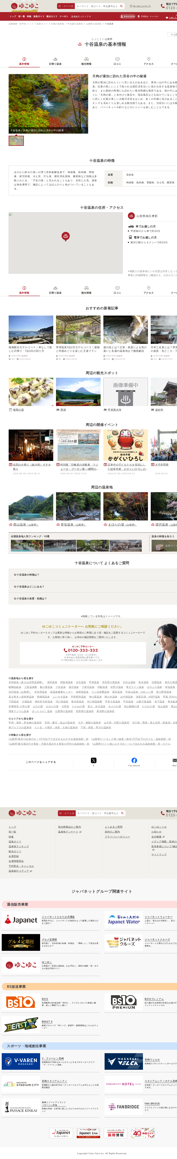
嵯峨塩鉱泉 (15, 686)
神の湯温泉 (95, 696)
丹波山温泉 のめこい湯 (139, 691)
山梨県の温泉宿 (64, 711)
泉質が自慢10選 (60, 546)
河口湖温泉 (62, 701)
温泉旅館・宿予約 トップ (21, 23)
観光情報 (86, 63)
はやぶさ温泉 (154, 686)
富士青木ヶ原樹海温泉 (21, 696)
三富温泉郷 (30, 686)
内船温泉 (102, 686)
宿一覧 (21, 16)
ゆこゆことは (159, 826)
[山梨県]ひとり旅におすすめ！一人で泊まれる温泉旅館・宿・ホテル (131, 743)
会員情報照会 (16, 860)
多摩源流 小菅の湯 (19, 706)
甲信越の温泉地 (75, 23)
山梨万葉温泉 (144, 701)
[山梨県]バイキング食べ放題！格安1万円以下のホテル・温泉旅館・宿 (131, 738)
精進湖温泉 (66, 682)
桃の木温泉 (111, 696)
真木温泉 (143, 682)
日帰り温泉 (55, 63)
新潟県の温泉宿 (105, 711)
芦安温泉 (128, 701)
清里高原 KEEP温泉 (148, 696)
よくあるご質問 (114, 826)
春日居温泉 (77, 701)
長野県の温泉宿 (85, 711)
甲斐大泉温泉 (112, 701)
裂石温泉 (117, 691)
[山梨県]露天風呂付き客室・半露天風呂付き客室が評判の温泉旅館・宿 (49, 743)
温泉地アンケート (68, 831)
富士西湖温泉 (163, 691)
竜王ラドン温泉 (135, 686)
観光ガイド (52, 16)
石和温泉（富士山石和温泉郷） (26, 682)
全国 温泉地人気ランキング (27, 546)
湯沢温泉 (74, 686)
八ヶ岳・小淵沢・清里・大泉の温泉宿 (56, 727)
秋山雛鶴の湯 (131, 706)
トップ (13, 16)
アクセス (149, 63)
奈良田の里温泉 (111, 682)
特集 (29, 16)
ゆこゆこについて (142, 6)
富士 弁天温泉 (96, 706)
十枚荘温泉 (88, 686)
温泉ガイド (39, 16)
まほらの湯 (52, 706)
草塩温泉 (170, 686)
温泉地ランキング (19, 846)
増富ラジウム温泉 (19, 711)
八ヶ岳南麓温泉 (100, 691)
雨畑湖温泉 (43, 696)
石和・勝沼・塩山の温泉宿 (60, 722)
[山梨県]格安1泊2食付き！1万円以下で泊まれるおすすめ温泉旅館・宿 (48, 738)
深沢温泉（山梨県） (20, 691)
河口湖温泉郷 (94, 701)
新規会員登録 (129, 16)
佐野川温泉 (116, 686)
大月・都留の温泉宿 (89, 722)
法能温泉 (157, 682)
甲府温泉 (94, 682)
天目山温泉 (129, 682)
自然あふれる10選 (125, 546)
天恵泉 (65, 706)
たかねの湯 (78, 706)
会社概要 (156, 836)
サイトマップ (159, 854)
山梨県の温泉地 (93, 23)
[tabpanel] (48, 104)
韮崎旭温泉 (82, 691)
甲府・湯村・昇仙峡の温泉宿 (25, 722)
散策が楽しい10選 (92, 546)
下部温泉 (14, 701)
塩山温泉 (163, 706)
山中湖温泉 (126, 696)
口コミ (117, 63)
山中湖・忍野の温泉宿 (116, 722)
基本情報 (24, 63)
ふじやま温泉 (60, 696)
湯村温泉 (52, 682)
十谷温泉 (61, 686)
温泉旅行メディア (80, 16)
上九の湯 (38, 706)
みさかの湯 (114, 706)
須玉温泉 (81, 682)
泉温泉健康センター (61, 691)
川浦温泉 (27, 701)
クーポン (64, 16)
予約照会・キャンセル (21, 866)
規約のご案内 (112, 831)
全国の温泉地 (57, 23)
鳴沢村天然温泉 (44, 701)
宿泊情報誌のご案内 (69, 826)
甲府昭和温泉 (78, 696)
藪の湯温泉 (46, 686)
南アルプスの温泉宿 (20, 727)
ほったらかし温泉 (42, 711)
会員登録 (14, 856)
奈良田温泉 (40, 691)
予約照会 (149, 16)
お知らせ (156, 831)
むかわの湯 (148, 706)
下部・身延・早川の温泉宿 (96, 727)
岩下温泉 (160, 701)
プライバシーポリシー (117, 836)
